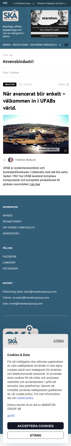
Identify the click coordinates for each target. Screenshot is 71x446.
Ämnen (7, 44)
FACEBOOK (10, 256)
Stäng (59, 340)
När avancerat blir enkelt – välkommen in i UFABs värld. (34, 100)
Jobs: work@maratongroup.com (23, 303)
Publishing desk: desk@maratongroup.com (30, 291)
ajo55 (11, 415)
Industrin (10, 84)
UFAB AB (27, 84)
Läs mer (35, 184)
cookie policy (25, 398)
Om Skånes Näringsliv (43, 44)
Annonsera (11, 233)
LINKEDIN (9, 262)
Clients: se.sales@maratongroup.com (26, 297)
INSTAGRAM (10, 268)
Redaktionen (20, 44)
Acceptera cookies (35, 426)
